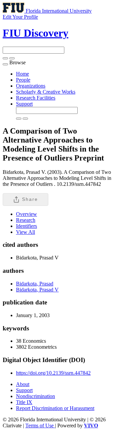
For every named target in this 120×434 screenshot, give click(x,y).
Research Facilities (35, 98)
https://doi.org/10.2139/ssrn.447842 (53, 373)
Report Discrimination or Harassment (55, 408)
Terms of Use (40, 425)
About (22, 384)
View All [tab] (25, 232)
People (23, 80)
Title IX (24, 402)
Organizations (30, 86)
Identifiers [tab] (26, 226)
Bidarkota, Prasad (34, 283)
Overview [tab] (26, 214)
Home (22, 74)
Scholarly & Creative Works (45, 92)
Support (24, 104)
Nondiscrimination (35, 396)
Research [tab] (25, 220)
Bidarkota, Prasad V (37, 289)
